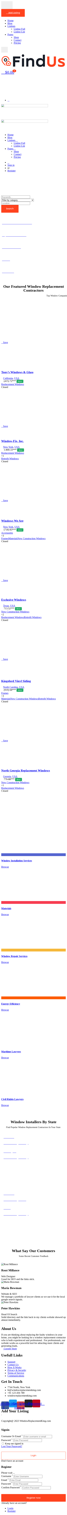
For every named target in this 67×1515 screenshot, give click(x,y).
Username (6, 1476)
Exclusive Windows (13, 599)
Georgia (7, 776)
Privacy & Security (16, 1370)
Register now (34, 1497)
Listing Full (19, 29)
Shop (16, 37)
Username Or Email (11, 1436)
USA (16, 378)
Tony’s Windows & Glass (17, 372)
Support (11, 1362)
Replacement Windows (12, 384)
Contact (17, 40)
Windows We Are (12, 520)
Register (11, 170)
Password (6, 1440)
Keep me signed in (13, 1443)
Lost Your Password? (11, 1446)
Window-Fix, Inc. (12, 441)
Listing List (19, 31)
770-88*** (11, 779)
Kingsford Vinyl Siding (16, 681)
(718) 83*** (12, 529)
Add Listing (14, 12)
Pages (10, 34)
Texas (6, 605)
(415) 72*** (12, 381)
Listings (11, 26)
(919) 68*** (12, 690)
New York (8, 447)
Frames (4, 693)
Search (10, 208)
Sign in (10, 165)
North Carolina (10, 687)
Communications (15, 1375)
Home (10, 20)
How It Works (14, 1367)
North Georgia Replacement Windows (25, 770)
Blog (9, 23)
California (8, 378)
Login (10, 1508)
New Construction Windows (15, 611)
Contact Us (13, 1364)
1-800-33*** (12, 449)
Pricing (17, 43)
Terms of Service (15, 1373)
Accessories (7, 533)
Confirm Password (10, 1487)
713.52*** (11, 608)
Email (4, 1480)
